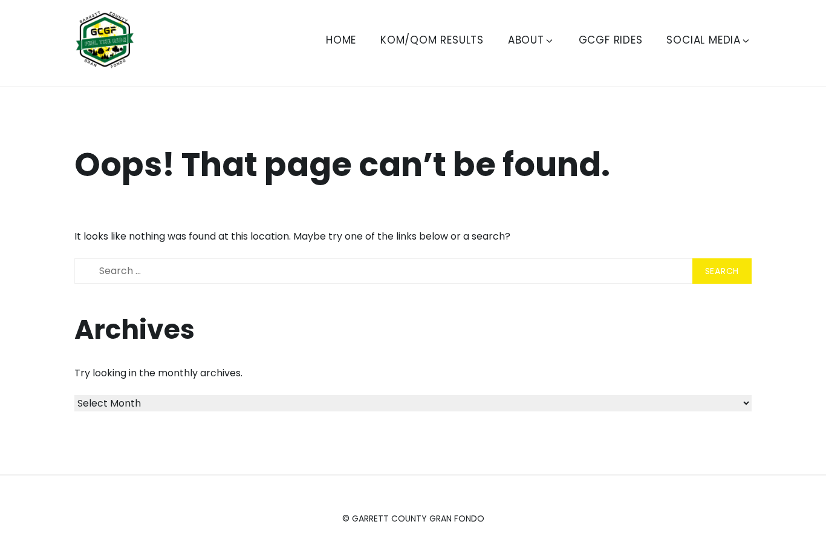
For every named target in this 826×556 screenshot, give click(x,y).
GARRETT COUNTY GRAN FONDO (418, 518)
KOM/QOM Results (432, 40)
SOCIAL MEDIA (703, 40)
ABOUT (526, 40)
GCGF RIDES (611, 40)
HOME (341, 40)
